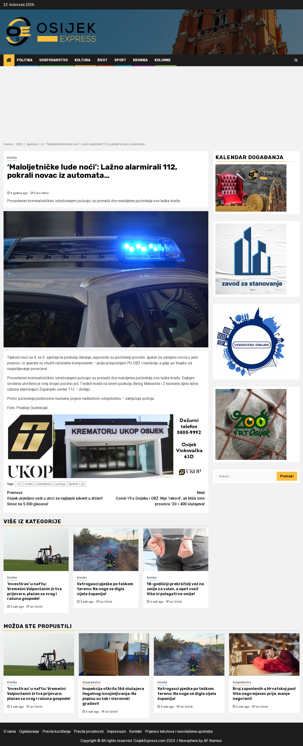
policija (60, 484)
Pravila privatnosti (89, 731)
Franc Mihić (41, 193)
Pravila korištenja (56, 731)
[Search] (296, 60)
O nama (10, 731)
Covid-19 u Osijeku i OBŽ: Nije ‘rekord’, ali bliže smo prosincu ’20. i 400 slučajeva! (160, 498)
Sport (120, 60)
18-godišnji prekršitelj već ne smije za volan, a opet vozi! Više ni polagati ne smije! (175, 589)
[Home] (9, 60)
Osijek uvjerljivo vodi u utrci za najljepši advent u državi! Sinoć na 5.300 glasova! (55, 498)
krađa (29, 484)
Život (102, 60)
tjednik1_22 (77, 484)
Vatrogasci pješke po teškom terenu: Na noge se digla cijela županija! (105, 589)
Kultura (82, 60)
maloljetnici (44, 484)
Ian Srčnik (36, 606)
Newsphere (188, 740)
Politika (24, 60)
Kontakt (135, 731)
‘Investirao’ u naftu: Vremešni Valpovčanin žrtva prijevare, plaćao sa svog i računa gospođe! (34, 591)
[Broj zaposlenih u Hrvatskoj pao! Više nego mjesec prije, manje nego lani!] (264, 654)
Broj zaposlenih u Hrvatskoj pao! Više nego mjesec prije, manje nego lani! (264, 693)
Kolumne (163, 60)
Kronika (140, 60)
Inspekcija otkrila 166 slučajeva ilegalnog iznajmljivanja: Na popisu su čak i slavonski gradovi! (113, 696)
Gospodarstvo (53, 60)
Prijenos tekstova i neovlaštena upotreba (179, 731)
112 (18, 484)
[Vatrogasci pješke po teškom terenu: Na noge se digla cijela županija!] (105, 549)
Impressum (116, 731)
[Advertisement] (151, 102)
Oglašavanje (29, 731)
